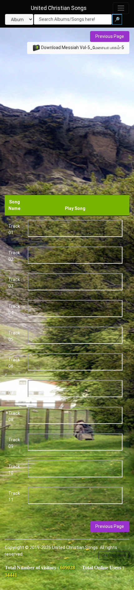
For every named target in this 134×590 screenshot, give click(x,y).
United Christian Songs (59, 8)
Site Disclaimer (114, 555)
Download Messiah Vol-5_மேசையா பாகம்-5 (82, 47)
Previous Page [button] (109, 36)
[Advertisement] (67, 125)
